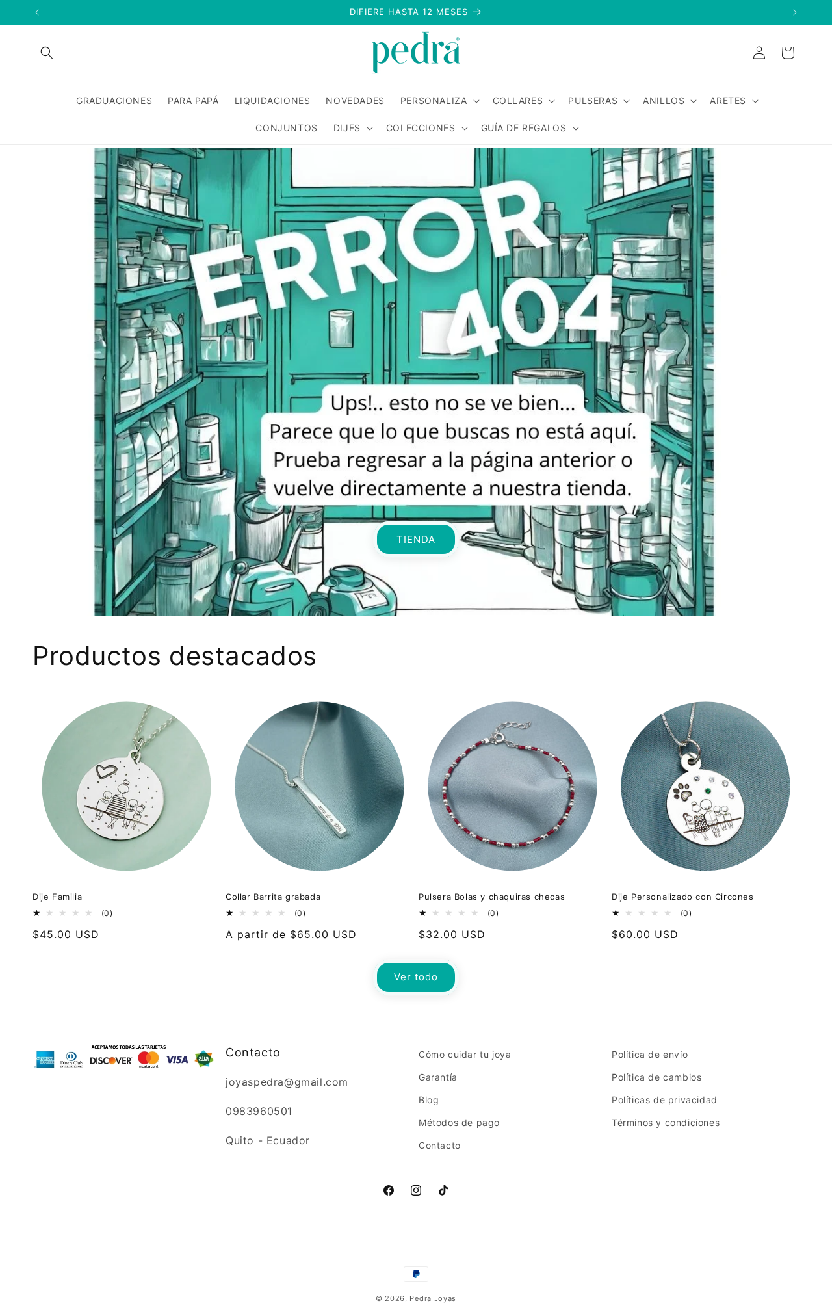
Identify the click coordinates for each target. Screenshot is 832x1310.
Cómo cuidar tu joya (465, 1054)
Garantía (438, 1076)
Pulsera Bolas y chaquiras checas (492, 896)
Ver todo (416, 977)
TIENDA (416, 538)
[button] (46, 52)
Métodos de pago (459, 1122)
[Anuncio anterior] (37, 12)
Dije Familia (57, 896)
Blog (429, 1099)
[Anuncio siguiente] (795, 12)
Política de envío (650, 1054)
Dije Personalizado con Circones (683, 896)
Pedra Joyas (433, 1298)
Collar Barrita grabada (273, 896)
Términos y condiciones (666, 1122)
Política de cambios (656, 1076)
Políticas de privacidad (665, 1099)
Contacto (440, 1145)
